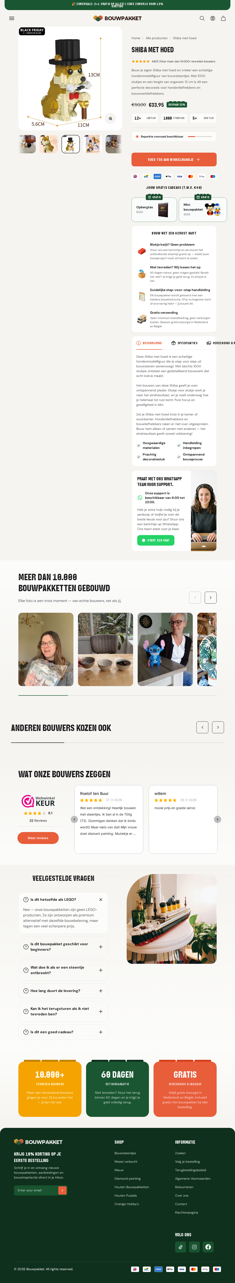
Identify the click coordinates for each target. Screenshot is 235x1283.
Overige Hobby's (127, 1204)
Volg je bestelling (187, 1161)
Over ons (181, 1195)
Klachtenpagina (186, 1212)
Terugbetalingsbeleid (190, 1170)
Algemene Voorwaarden (192, 1178)
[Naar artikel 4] (26, 144)
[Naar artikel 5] (48, 144)
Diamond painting (128, 1178)
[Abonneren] (62, 1190)
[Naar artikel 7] (93, 144)
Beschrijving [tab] (152, 343)
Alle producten (157, 38)
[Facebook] (208, 1247)
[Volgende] (218, 727)
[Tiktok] (180, 1247)
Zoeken (180, 1153)
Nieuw (119, 1170)
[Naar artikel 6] (71, 144)
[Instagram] (194, 1247)
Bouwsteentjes (125, 1153)
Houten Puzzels (126, 1195)
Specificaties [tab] (187, 343)
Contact (181, 1204)
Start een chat (158, 540)
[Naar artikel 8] (115, 144)
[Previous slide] (195, 598)
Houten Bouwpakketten (132, 1187)
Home (135, 38)
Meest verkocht (126, 1161)
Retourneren (184, 1187)
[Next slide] (211, 598)
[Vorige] (202, 727)
